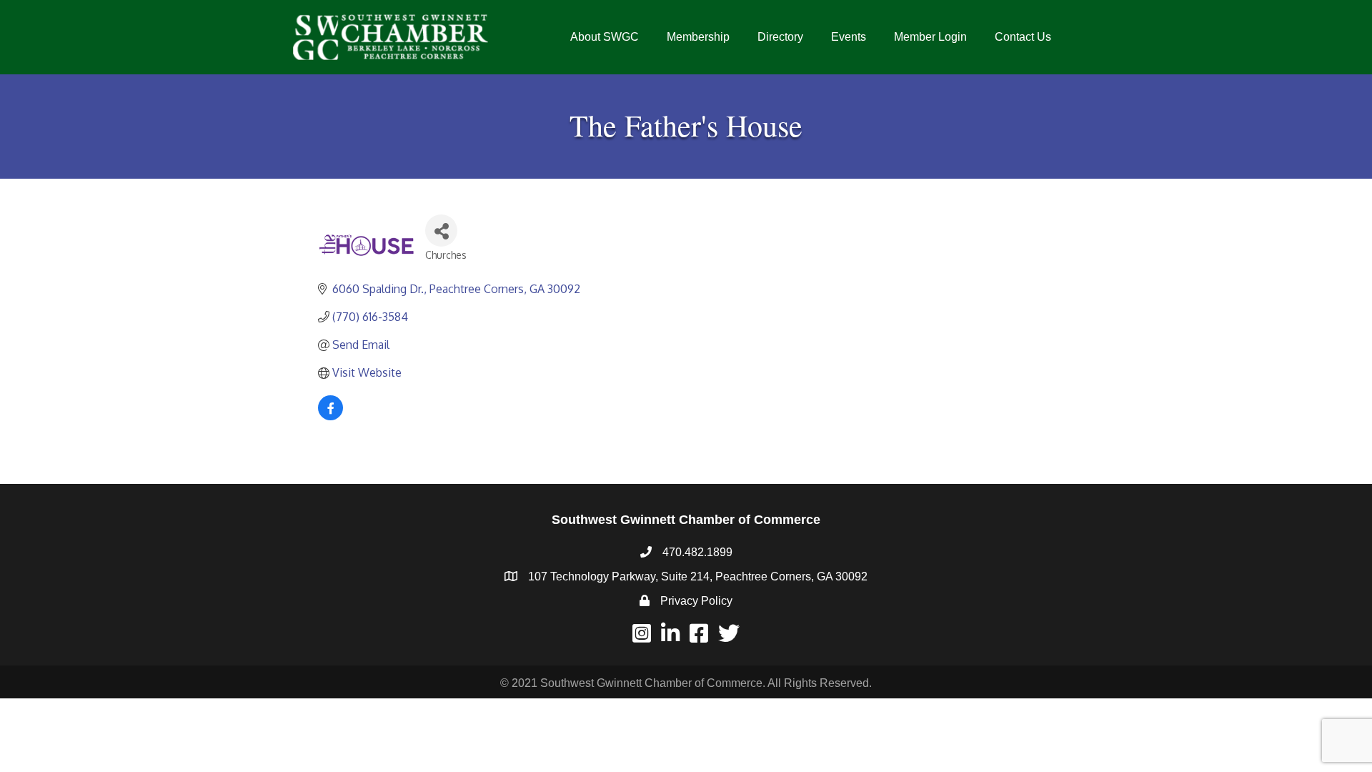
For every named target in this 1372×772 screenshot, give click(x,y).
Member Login (930, 37)
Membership (698, 37)
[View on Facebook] (330, 416)
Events (848, 37)
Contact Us (1023, 37)
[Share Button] (441, 230)
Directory (780, 37)
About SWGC (604, 37)
